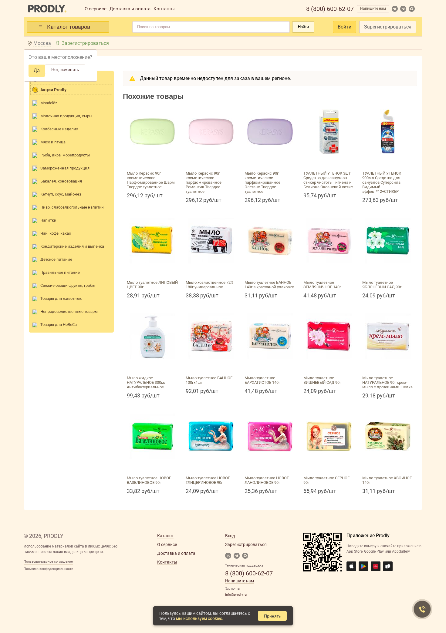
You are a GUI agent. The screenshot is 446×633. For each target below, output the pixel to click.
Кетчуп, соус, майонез (60, 194)
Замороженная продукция (65, 168)
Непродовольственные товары (69, 311)
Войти (344, 27)
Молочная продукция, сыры (66, 116)
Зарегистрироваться (387, 27)
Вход (230, 535)
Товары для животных (61, 298)
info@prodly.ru (236, 595)
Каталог (165, 535)
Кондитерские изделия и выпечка (72, 246)
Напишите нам (373, 8)
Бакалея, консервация (61, 181)
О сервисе (95, 9)
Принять (272, 616)
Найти (303, 27)
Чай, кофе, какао (55, 233)
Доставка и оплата (130, 9)
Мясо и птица (53, 142)
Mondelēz (48, 103)
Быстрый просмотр (152, 161)
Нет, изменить (65, 69)
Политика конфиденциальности (48, 569)
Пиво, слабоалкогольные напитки (72, 207)
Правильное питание (60, 272)
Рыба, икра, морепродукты (65, 155)
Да (37, 70)
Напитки (48, 220)
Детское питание (56, 259)
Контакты (164, 9)
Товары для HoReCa (58, 324)
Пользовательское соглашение (48, 562)
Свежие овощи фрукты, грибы (67, 285)
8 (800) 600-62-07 (330, 8)
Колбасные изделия (59, 129)
